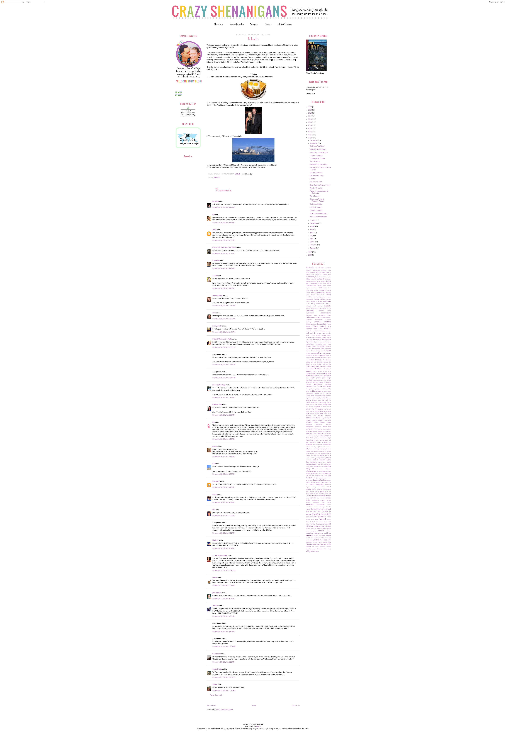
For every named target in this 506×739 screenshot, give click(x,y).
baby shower (319, 277)
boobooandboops (317, 292)
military (329, 422)
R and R (320, 464)
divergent (328, 346)
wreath (319, 549)
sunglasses (315, 500)
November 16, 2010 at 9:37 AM (223, 253)
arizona (308, 274)
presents (328, 458)
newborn (316, 438)
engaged (322, 355)
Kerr (214, 464)
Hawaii (323, 387)
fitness (308, 366)
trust (329, 522)
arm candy (314, 274)
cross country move (323, 335)
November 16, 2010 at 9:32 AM (223, 240)
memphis (309, 422)
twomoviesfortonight (323, 524)
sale (307, 475)
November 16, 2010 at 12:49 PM (223, 378)
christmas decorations (318, 313)
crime (307, 335)
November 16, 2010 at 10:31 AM (223, 319)
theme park (309, 516)
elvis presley (326, 353)
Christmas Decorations (318, 149)
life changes (317, 409)
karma (321, 402)
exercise (317, 357)
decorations (317, 340)
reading (328, 467)
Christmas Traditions (317, 146)
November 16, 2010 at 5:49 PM (223, 502)
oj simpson (324, 440)
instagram (318, 395)
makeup (309, 418)
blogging (323, 290)
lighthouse (327, 409)
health (329, 386)
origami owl (326, 442)
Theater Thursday (236, 24)
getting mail (326, 373)
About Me (218, 24)
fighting (319, 364)
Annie (214, 446)
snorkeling (321, 487)
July (311, 229)
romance (328, 471)
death (329, 337)
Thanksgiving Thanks (317, 158)
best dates (327, 285)
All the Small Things (219, 555)
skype (308, 487)
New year (317, 435)
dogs (322, 348)
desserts (328, 342)
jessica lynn (216, 593)
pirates (308, 451)
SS (213, 422)
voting (319, 528)
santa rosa (309, 480)
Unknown (215, 481)
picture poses (327, 447)
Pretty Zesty (217, 326)
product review (318, 460)
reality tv (310, 469)
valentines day (319, 526)
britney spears (320, 299)
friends (308, 371)
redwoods (328, 469)
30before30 (310, 268)
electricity (314, 353)
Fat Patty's (327, 360)
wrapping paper (311, 549)
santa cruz (327, 478)
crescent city (326, 333)
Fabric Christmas (285, 24)
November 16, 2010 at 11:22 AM (223, 347)
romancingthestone (312, 473)
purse (329, 462)
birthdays (322, 288)
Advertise (254, 24)
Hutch (214, 494)
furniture (308, 373)
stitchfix (322, 496)
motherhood (309, 426)
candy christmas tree (318, 303)
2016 (310, 119)
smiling (314, 487)
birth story (314, 288)
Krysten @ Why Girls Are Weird (224, 247)
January (313, 248)
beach (328, 281)
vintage (328, 526)
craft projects (310, 333)
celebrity (327, 306)
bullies (308, 301)
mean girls (327, 420)
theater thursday (321, 514)
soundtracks (327, 489)
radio (325, 464)
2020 (310, 107)
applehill (328, 272)
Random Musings (218, 385)
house (317, 393)
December (314, 140)
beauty (320, 285)
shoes (312, 485)
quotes (314, 464)
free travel (327, 369)
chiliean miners (326, 308)
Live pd (312, 411)
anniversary (320, 272)
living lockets (326, 411)
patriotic (308, 447)
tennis (329, 504)
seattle (308, 482)
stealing (321, 493)
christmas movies (313, 317)
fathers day (309, 362)
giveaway (327, 375)
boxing (329, 294)
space (307, 491)
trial (317, 522)
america (323, 270)
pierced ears (312, 449)
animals (312, 272)
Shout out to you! (316, 182)
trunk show (323, 522)
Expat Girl (216, 260)
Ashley (215, 276)
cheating (318, 308)
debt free (309, 339)
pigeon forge (321, 449)
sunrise (322, 500)
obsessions (309, 440)
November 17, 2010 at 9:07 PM (223, 599)
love (321, 413)
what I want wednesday (313, 537)
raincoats (322, 466)
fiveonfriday (315, 366)
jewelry (308, 400)
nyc (329, 438)
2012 (310, 131)
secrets (313, 482)
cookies (316, 331)
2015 (310, 122)
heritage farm (310, 389)
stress (307, 498)
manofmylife (316, 418)
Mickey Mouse (319, 422)
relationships (311, 471)
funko (320, 371)
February (313, 245)
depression (309, 342)
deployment (326, 340)
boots (307, 294)
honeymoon (309, 393)
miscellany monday (323, 424)
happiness (309, 386)
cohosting (309, 328)
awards (308, 277)
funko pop (327, 371)
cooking (321, 331)
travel (323, 519)
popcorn (317, 453)
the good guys (315, 511)
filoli (324, 364)
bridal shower (326, 297)
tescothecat (309, 507)
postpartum (320, 455)
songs (314, 489)
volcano (308, 528)
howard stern (310, 395)
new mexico (309, 435)
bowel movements (317, 294)
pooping (312, 453)
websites (328, 531)
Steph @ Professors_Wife (222, 339)
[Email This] (243, 174)
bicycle (308, 288)
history (325, 389)
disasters (308, 346)
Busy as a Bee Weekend (318, 216)
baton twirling (321, 281)
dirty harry (327, 344)
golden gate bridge (323, 378)
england (328, 355)
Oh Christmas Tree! (316, 176)
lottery (317, 413)
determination (310, 344)
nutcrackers (323, 438)
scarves (328, 480)
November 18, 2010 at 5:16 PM (223, 631)
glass (307, 378)
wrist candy (327, 549)
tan (323, 502)
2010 (310, 138)
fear (315, 362)
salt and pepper (314, 475)
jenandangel (316, 398)
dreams (313, 350)
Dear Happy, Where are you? (320, 185)
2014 (310, 125)
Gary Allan (319, 373)
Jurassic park (316, 400)
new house (327, 433)
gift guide (320, 375)
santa (321, 478)
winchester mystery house (314, 542)
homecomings (326, 391)
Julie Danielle (217, 295)
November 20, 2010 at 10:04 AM (223, 647)
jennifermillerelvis (326, 398)
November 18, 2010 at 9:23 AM (223, 616)
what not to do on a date (322, 540)
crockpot (312, 335)
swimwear (316, 502)
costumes (328, 331)
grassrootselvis (317, 380)
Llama (214, 577)
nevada (315, 433)
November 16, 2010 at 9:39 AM (223, 268)
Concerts (327, 328)
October (313, 220)
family (311, 360)
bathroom (328, 279)
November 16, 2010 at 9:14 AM (223, 207)
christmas (310, 310)
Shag (322, 482)
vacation (309, 526)
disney (314, 346)
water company (311, 531)
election (308, 353)
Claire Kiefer (217, 669)
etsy (313, 357)
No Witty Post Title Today (318, 165)
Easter (328, 351)
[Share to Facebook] (251, 174)
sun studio (320, 498)
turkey (307, 524)
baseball (313, 279)
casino (320, 306)
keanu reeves (310, 404)
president (308, 460)
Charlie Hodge (310, 308)
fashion (318, 360)
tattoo (329, 502)
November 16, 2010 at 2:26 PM (223, 439)
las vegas (317, 406)
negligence (327, 431)
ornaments (309, 444)
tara (213, 510)
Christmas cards (324, 310)
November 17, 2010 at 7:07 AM (223, 585)
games (313, 373)
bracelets (309, 297)
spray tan (328, 491)
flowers (308, 369)
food (313, 369)
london (312, 413)
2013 (310, 128)
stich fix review (313, 495)
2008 (310, 255)
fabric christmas (325, 357)
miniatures (309, 424)
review (322, 471)
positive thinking (326, 453)
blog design (314, 290)
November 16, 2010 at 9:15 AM (223, 223)
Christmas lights (325, 315)
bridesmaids (309, 299)
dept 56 (316, 342)
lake (329, 404)
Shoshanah (216, 654)
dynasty (323, 350)
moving (314, 429)
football (317, 369)
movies (309, 429)
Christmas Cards (316, 204)
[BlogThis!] (246, 174)
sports (322, 491)
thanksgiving (315, 509)
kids (316, 404)
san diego (324, 475)
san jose (316, 478)
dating (324, 337)
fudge (315, 371)
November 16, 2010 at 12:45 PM (223, 365)
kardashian (314, 402)
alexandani (316, 270)
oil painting (317, 440)
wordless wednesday (317, 544)
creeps (319, 333)
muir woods (321, 429)
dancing (318, 337)
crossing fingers (311, 337)
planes (329, 451)
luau (329, 413)
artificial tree (327, 274)
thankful (328, 507)
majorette (328, 415)
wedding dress (318, 533)
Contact (268, 24)
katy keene (327, 402)
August (312, 226)
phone (320, 447)
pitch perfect (314, 451)
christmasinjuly (322, 324)
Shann (214, 684)
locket (308, 413)
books (328, 292)
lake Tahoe (309, 406)
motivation (318, 426)
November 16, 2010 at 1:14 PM (223, 397)
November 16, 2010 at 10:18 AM (223, 306)
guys (326, 382)
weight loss (318, 535)
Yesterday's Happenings (318, 213)
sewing (318, 482)
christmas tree (311, 324)
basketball (320, 279)
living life (318, 411)
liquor (307, 411)
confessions (309, 331)
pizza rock (322, 451)
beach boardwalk (311, 283)
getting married (311, 375)
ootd (319, 442)
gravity (324, 380)
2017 (310, 116)
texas (316, 507)
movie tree (327, 426)
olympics (313, 442)
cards (314, 306)
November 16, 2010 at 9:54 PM (223, 548)
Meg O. (258, 727)
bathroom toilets (311, 281)
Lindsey (215, 540)
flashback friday (325, 366)
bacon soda (327, 277)
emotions (315, 355)
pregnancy (320, 458)
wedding (309, 533)
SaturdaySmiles (319, 480)
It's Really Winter (316, 207)
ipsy (323, 395)
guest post (312, 382)
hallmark (308, 384)
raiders (316, 466)
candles (308, 303)
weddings (327, 533)
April (312, 239)
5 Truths (312, 179)
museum (328, 429)
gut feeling (319, 382)
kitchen (320, 404)
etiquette (308, 357)
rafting (311, 466)
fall (306, 360)
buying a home (316, 301)
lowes (325, 413)
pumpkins (313, 462)
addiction (308, 270)
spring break (309, 493)
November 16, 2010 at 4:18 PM (223, 487)
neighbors (309, 433)
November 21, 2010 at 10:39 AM (223, 677)
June (312, 233)
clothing (315, 326)
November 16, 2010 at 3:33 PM (223, 474)
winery (325, 542)
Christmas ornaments (314, 319)
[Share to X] (248, 174)
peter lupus (314, 447)
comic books (317, 328)
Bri (213, 214)
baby (313, 277)
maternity (315, 420)
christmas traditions (322, 322)
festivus (325, 362)
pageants (316, 444)
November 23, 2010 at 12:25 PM (223, 690)
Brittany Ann (217, 405)
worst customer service (323, 546)
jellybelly (308, 398)
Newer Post (211, 706)
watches (324, 528)
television (309, 504)
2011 (310, 135)
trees (313, 522)
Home (254, 706)
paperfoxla (322, 444)
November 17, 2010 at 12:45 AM (223, 570)
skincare (328, 484)
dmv (309, 348)
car (327, 303)
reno (318, 471)
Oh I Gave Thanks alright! (319, 152)
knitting (325, 404)
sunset (329, 500)
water (329, 528)
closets (308, 326)
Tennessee (320, 505)
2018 (310, 113)
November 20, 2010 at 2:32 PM (223, 662)
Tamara (215, 606)
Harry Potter (316, 386)
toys (316, 519)
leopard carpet (326, 406)
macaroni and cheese (314, 415)
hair (329, 382)
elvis (319, 353)
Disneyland (320, 346)
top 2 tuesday (318, 517)
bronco (329, 299)
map (323, 418)
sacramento (326, 473)
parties (328, 444)
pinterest (328, 449)
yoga (317, 551)
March (312, 242)
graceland (309, 380)
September (314, 223)
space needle (314, 491)
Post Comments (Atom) (224, 710)
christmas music (326, 317)
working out (310, 546)
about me (217, 177)
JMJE (214, 230)
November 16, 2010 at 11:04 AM (223, 332)
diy (306, 348)
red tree (319, 469)
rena (214, 313)
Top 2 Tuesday (315, 161)
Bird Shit (215, 201)
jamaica (328, 395)
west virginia (326, 535)
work (329, 544)
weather (321, 531)
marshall (328, 418)
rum (320, 473)
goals (313, 378)
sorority (319, 489)
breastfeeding (317, 297)
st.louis (316, 493)
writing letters (310, 551)
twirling (313, 524)
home (319, 391)
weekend (309, 535)
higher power (318, 389)
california (327, 301)
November (314, 143)
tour (312, 519)
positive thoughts (311, 455)
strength (328, 495)
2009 (310, 252)
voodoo (313, 528)
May (311, 236)
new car (320, 433)
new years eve (326, 435)
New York (309, 438)
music (308, 431)
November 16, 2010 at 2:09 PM (223, 415)
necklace (321, 431)
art (320, 274)
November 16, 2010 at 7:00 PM (223, 515)
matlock (320, 420)
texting (322, 507)
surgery (308, 502)
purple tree (322, 462)
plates (307, 453)
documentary (316, 348)
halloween (318, 384)
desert (322, 342)
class (329, 324)
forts (322, 369)
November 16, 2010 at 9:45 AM (223, 288)
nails (312, 431)
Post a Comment (216, 695)
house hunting (325, 393)
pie (307, 449)
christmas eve (311, 315)
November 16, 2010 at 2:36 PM (223, 457)
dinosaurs (319, 344)
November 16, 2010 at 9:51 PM (223, 533)
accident (328, 268)
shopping (319, 484)
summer (313, 498)
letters (308, 409)
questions (309, 464)
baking (308, 279)
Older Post (296, 706)
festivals (319, 362)
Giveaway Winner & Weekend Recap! (317, 200)
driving (318, 350)
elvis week (309, 355)
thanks (308, 509)
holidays (313, 391)
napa (315, 431)
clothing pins (325, 326)
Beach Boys (322, 283)
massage (308, 420)
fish (330, 364)
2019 (310, 110)
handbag (328, 384)
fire (327, 364)
